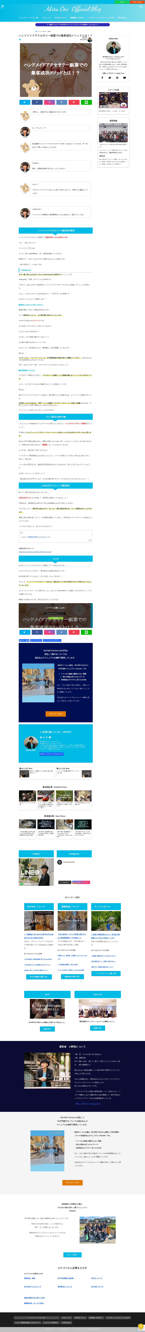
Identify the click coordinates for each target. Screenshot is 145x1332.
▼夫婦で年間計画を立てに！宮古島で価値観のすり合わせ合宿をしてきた (105, 936)
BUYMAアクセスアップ (32, 1286)
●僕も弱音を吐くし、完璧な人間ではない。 (103, 961)
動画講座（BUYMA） (77, 17)
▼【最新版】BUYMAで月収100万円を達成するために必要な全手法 (38, 936)
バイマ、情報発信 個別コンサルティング (35, 537)
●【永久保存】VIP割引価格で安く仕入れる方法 (37, 959)
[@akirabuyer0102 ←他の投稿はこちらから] (63, 870)
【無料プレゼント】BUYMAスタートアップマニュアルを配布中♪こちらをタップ (73, 24)
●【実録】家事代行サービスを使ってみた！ (103, 956)
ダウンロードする (55, 714)
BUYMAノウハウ (60, 17)
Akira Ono (83, 39)
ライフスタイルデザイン (52, 640)
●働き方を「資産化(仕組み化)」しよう (102, 967)
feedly (56, 618)
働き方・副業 (24, 640)
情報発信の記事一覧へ (72, 976)
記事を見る (47, 1029)
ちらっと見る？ (72, 1255)
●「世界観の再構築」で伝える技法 (68, 964)
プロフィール (46, 17)
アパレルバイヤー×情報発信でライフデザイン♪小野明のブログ (68, 1329)
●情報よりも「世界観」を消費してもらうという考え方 (72, 957)
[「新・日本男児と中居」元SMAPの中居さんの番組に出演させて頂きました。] (113, 100)
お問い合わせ (137, 2)
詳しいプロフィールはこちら (52, 754)
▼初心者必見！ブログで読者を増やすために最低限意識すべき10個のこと (72, 936)
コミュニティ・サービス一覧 (28, 17)
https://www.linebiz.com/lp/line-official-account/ (35, 552)
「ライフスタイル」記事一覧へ (106, 973)
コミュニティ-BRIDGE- (51, 1322)
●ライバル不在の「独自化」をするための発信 (71, 970)
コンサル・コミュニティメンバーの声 (101, 17)
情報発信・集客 (29, 1278)
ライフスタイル (36, 640)
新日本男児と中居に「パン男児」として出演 (112, 111)
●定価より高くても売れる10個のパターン (36, 970)
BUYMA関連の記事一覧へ (39, 977)
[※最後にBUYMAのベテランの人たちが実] (63, 876)
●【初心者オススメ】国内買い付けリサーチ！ (37, 964)
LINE (122, 2)
